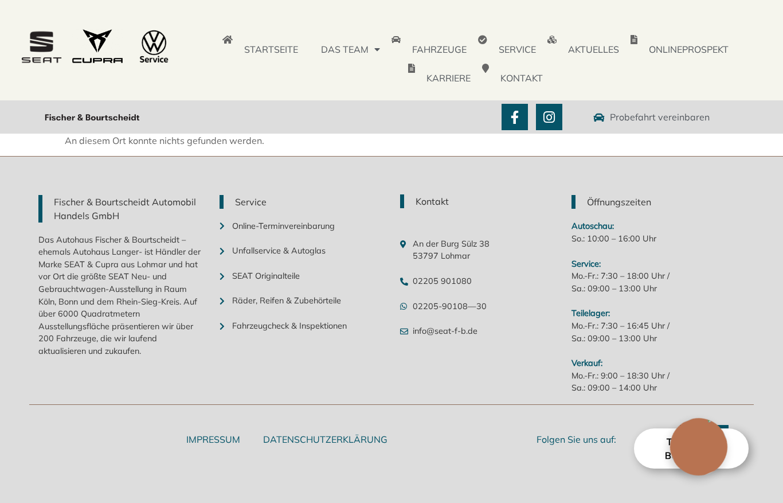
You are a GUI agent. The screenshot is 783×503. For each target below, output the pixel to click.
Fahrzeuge (439, 49)
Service (517, 49)
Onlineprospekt (689, 49)
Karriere (448, 78)
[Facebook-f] (515, 117)
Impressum (213, 439)
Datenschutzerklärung (325, 439)
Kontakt (521, 78)
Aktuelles (593, 49)
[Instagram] (549, 117)
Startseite (271, 49)
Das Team (345, 49)
